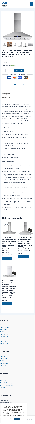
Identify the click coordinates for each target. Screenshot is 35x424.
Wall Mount (6, 59)
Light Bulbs (3, 346)
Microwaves (4, 343)
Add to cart (19, 70)
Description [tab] (6, 93)
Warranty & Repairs (6, 385)
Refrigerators (4, 368)
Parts (1, 339)
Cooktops (3, 332)
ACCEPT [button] (17, 419)
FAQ (1, 378)
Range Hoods (4, 327)
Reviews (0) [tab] (6, 97)
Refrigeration (4, 336)
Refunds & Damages (7, 383)
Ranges (2, 325)
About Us (3, 390)
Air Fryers (3, 341)
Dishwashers (4, 334)
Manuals (3, 380)
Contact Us (3, 387)
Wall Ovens (3, 329)
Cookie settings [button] (8, 419)
